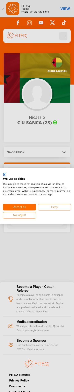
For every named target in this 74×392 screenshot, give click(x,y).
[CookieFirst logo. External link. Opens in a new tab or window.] (4, 175)
